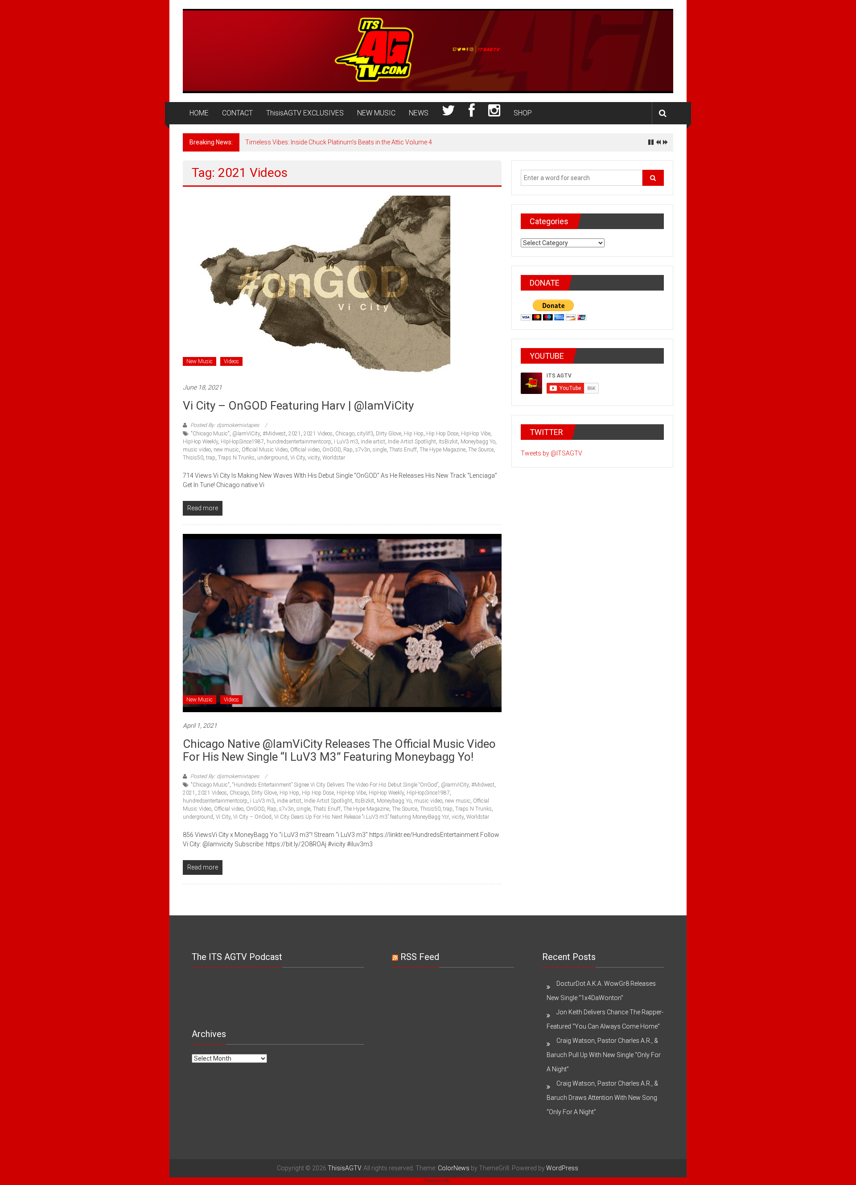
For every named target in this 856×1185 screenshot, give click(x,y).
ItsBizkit (448, 442)
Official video (305, 450)
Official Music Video (265, 450)
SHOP (523, 113)
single (380, 450)
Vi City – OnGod (252, 817)
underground (272, 458)
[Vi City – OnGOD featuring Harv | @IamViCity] (316, 284)
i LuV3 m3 (346, 442)
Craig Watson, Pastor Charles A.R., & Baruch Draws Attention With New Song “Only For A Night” (602, 1097)
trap (210, 458)
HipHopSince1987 (242, 442)
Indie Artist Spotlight (412, 442)
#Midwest (274, 434)
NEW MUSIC (376, 113)
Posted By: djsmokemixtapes (224, 425)
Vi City (297, 458)
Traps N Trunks (236, 458)
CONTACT (237, 113)
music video (197, 450)
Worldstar (333, 458)
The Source (481, 450)
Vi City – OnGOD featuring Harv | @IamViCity (298, 405)
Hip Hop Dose (442, 434)
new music (226, 450)
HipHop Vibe (475, 434)
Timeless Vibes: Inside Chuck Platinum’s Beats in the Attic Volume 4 (338, 142)
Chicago (344, 434)
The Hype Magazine (442, 450)
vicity (314, 458)
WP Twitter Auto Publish (395, 1181)
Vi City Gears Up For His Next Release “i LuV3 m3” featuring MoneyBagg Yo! (361, 817)
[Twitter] (448, 113)
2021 (294, 434)
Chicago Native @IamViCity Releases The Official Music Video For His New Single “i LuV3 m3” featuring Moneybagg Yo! (339, 750)
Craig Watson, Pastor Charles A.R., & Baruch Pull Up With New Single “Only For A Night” (604, 1055)
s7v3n (362, 450)
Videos (231, 361)
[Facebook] (472, 113)
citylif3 (365, 434)
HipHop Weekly (200, 442)
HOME (199, 113)
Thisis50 (193, 458)
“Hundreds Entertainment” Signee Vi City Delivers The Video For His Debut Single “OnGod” (335, 785)
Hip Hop (414, 434)
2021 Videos (318, 434)
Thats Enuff (403, 450)
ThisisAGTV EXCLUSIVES (305, 113)
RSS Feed (419, 956)
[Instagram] (494, 113)
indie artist (373, 442)
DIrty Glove (388, 434)
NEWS (418, 113)
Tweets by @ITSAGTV (551, 453)
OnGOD (331, 450)
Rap (348, 450)
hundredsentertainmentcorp (299, 442)
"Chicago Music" (210, 434)
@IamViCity (246, 434)
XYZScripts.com (470, 1181)
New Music (199, 361)
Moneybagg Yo (478, 442)
